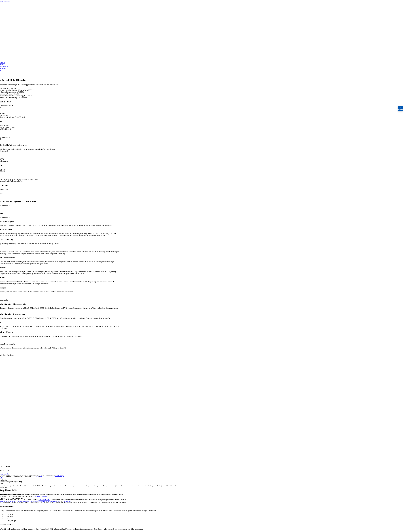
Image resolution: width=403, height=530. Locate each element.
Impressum (67, 501)
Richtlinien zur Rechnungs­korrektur (18, 501)
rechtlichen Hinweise (38, 501)
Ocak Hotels (38, 476)
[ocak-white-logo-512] (57, 57)
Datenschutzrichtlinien (53, 501)
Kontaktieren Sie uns (40, 496)
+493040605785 (44, 500)
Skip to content (5, 1)
